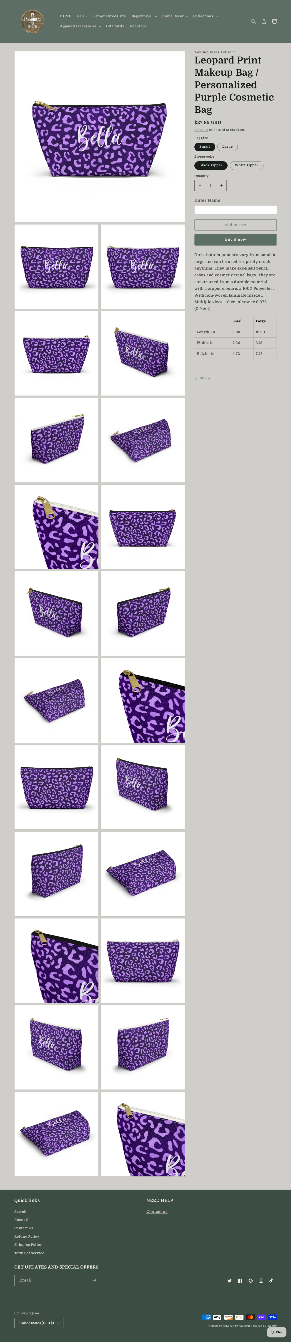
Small (204, 147)
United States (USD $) (36, 1323)
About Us (22, 1220)
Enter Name (207, 200)
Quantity (201, 176)
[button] (82, 16)
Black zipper (211, 165)
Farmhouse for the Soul (234, 1326)
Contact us (157, 1211)
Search (20, 1212)
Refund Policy (26, 1237)
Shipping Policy (28, 1245)
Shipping (201, 129)
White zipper (247, 165)
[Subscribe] (94, 1280)
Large (227, 147)
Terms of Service (29, 1253)
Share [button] (205, 378)
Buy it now (235, 239)
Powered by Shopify (264, 1326)
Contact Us (23, 1228)
